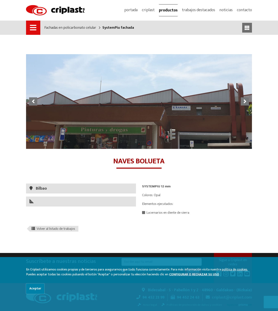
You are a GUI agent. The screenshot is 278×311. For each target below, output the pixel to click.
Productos (168, 10)
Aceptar (35, 288)
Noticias (226, 10)
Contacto (244, 10)
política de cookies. (235, 269)
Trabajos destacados (198, 10)
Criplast (148, 10)
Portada (131, 10)
